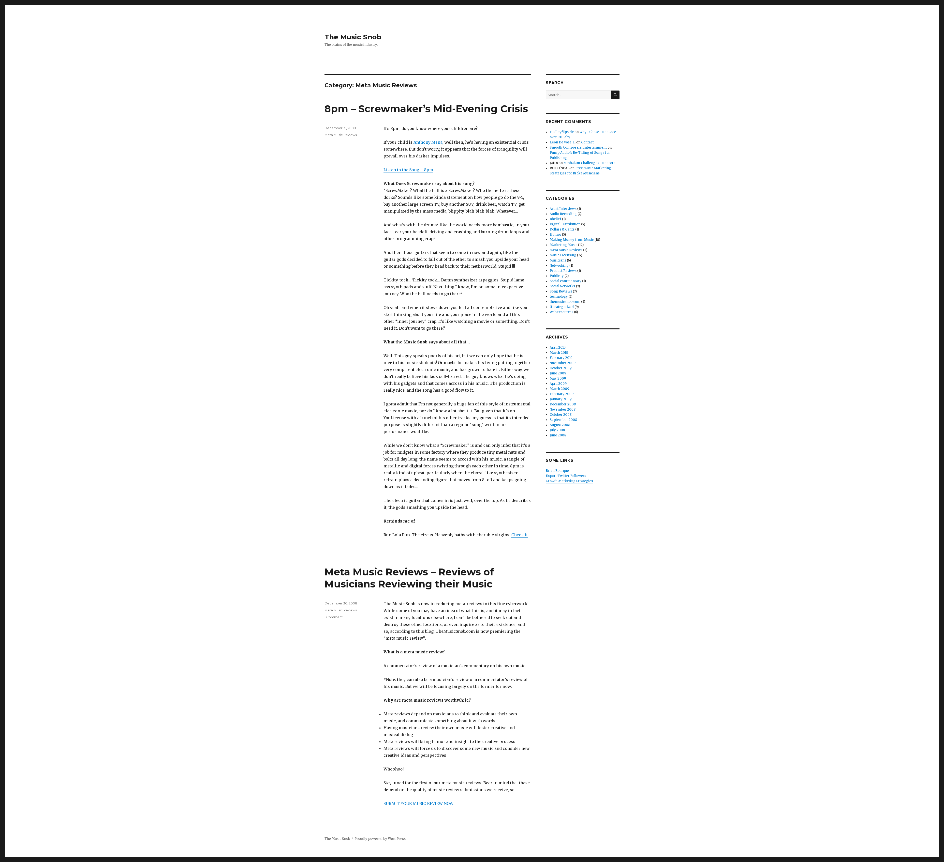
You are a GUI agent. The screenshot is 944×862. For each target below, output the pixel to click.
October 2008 (561, 415)
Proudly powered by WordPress (380, 839)
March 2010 (559, 353)
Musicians (558, 260)
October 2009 (561, 368)
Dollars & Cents (562, 229)
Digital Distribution (565, 224)
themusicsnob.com (565, 302)
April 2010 (558, 347)
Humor (555, 234)
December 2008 (563, 404)
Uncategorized (562, 307)
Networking (559, 265)
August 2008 (560, 425)
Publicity (557, 276)
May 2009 (558, 378)
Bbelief (555, 219)
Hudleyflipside (562, 132)
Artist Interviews (563, 209)
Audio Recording (563, 214)
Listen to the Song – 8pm (408, 169)
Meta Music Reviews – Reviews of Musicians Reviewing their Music (409, 578)
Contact (587, 142)
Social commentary (565, 281)
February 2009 (562, 394)
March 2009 (559, 389)
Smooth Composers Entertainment (578, 147)
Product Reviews (563, 271)
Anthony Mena (427, 142)
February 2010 (561, 358)
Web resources (561, 312)
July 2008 (557, 430)
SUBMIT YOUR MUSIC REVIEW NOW (419, 803)
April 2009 (558, 384)
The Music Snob (352, 37)
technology (559, 296)
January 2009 (561, 399)
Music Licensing (563, 255)
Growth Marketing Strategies (569, 481)
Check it (519, 534)
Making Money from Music (572, 240)
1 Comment (333, 617)
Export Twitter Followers (566, 476)
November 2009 (562, 363)
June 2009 (558, 373)
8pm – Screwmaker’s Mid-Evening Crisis (426, 109)
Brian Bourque (557, 471)
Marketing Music (563, 245)
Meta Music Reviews (340, 135)
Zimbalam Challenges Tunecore (589, 163)
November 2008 (562, 409)
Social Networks (562, 286)
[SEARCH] (615, 95)
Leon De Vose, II (562, 142)
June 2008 (558, 435)
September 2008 (563, 420)
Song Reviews (561, 291)
